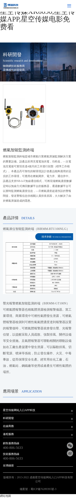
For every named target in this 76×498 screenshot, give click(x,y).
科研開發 (8, 418)
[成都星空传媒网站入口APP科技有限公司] (11, 5)
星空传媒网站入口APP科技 (19, 410)
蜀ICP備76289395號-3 (43, 489)
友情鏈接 (8, 465)
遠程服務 (8, 434)
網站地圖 (5, 495)
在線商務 (8, 426)
